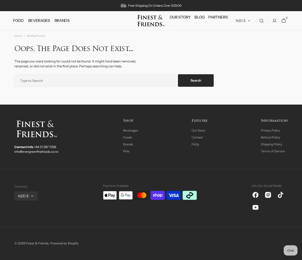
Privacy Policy (270, 130)
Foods (127, 137)
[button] (261, 20)
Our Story (198, 130)
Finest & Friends (37, 243)
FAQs (195, 144)
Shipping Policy (271, 144)
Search (195, 80)
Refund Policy (270, 137)
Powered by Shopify (64, 243)
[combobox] (95, 80)
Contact (197, 137)
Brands (128, 144)
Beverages (130, 130)
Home (18, 35)
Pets (126, 151)
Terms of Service (273, 151)
